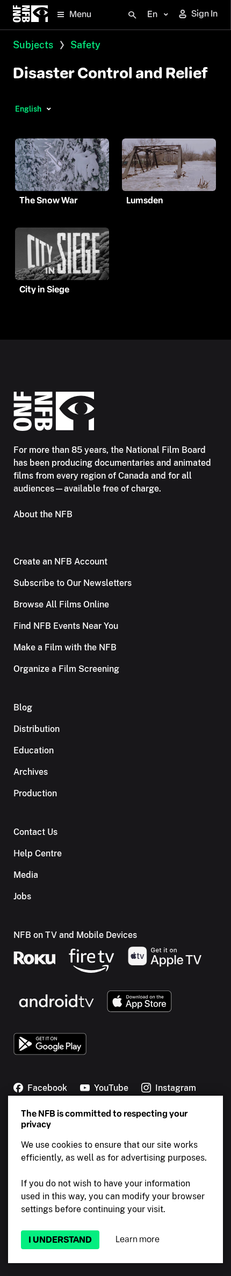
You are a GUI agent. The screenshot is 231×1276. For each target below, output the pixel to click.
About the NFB (43, 514)
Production (35, 793)
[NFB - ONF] (30, 14)
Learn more (138, 1239)
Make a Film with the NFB (65, 647)
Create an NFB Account (60, 561)
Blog (22, 707)
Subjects (33, 44)
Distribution (36, 729)
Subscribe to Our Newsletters (72, 583)
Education (33, 750)
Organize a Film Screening (66, 669)
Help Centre (37, 853)
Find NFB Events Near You (65, 626)
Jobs (22, 896)
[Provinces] (49, 109)
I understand (60, 1240)
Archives (30, 772)
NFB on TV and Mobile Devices (75, 935)
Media (25, 875)
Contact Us (35, 832)
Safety (85, 44)
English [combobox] (28, 109)
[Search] (132, 15)
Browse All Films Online (61, 604)
